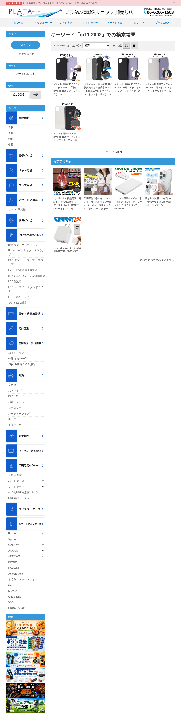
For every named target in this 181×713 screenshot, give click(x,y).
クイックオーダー (42, 22)
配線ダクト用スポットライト (25, 244)
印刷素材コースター (20, 498)
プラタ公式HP (163, 22)
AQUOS (13, 550)
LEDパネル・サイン (20, 296)
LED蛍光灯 (14, 281)
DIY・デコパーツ (18, 396)
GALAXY (13, 544)
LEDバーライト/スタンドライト (25, 289)
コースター (15, 407)
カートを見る (114, 22)
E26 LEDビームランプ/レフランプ (25, 262)
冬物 (11, 144)
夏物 (11, 133)
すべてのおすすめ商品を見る (157, 259)
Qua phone (14, 596)
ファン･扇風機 (17, 209)
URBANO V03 (16, 608)
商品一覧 (18, 22)
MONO (12, 590)
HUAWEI (13, 567)
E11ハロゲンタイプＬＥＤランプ (26, 252)
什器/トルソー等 (18, 358)
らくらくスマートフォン (22, 579)
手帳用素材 (15, 475)
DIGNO (12, 562)
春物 (11, 127)
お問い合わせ (90, 22)
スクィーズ (15, 425)
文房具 (12, 384)
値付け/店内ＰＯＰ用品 (22, 364)
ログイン (139, 22)
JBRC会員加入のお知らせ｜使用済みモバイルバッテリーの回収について (60, 3)
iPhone (12, 533)
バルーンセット (17, 402)
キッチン (13, 419)
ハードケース (16, 480)
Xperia (12, 539)
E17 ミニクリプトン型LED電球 (26, 275)
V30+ (11, 602)
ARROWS (14, 556)
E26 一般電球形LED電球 (22, 269)
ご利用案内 (66, 22)
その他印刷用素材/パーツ (23, 492)
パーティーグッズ (19, 413)
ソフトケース (16, 486)
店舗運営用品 (16, 352)
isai (10, 585)
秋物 (11, 138)
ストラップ (15, 390)
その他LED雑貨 (17, 302)
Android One (15, 573)
